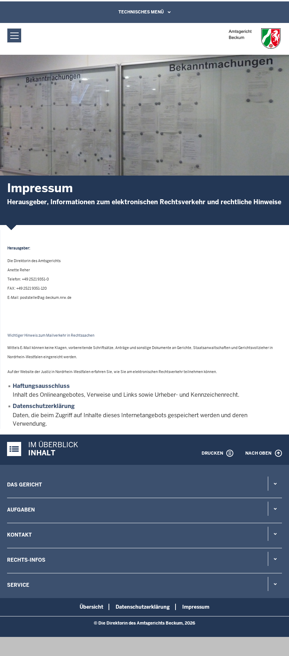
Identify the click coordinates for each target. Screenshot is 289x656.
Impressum (195, 607)
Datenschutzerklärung (44, 406)
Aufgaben (21, 510)
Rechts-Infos (26, 560)
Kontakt (19, 535)
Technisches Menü (141, 12)
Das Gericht (24, 484)
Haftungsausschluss (41, 386)
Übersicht (91, 607)
